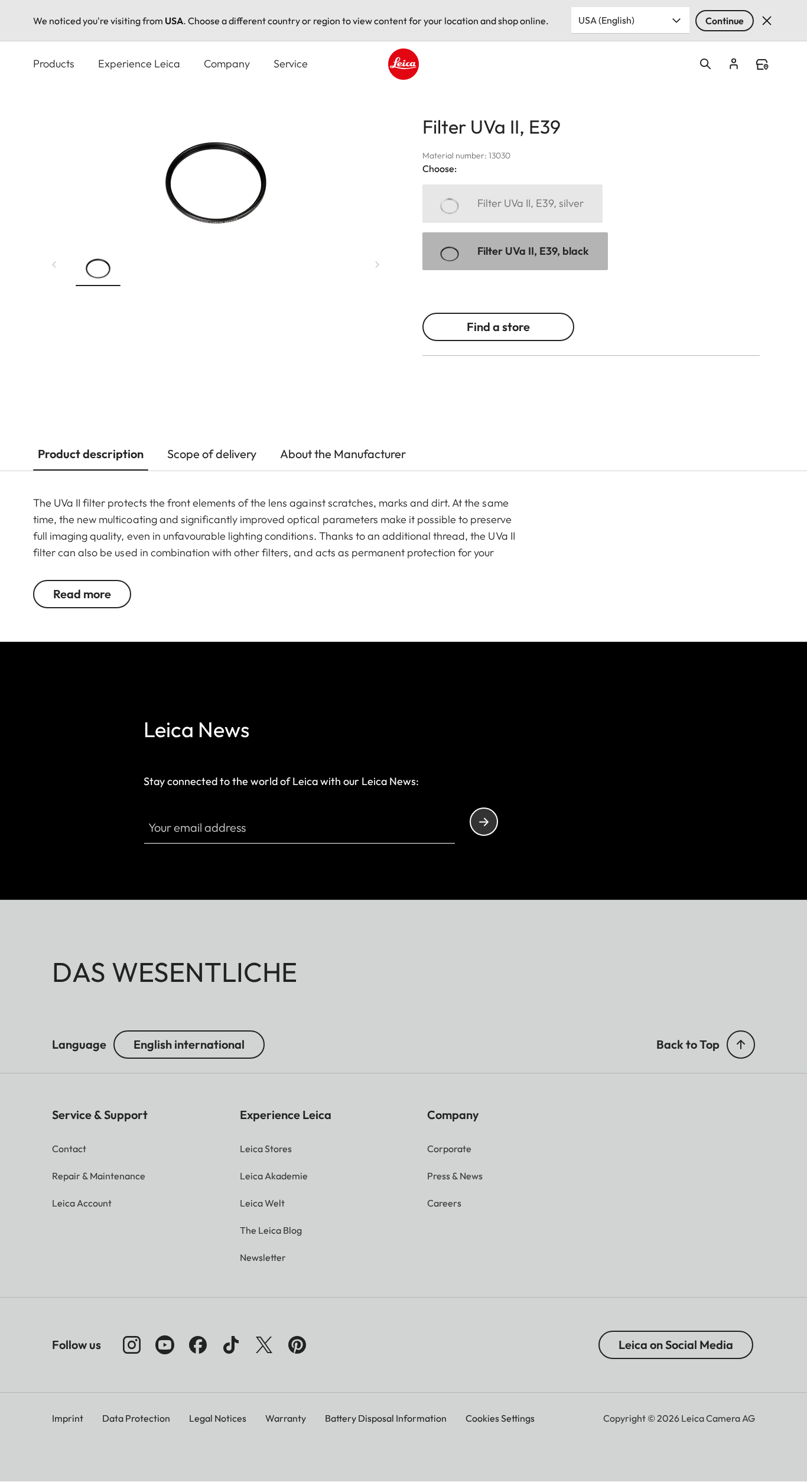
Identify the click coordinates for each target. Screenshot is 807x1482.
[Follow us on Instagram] (132, 1345)
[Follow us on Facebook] (198, 1345)
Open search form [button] (705, 63)
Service (291, 63)
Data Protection (136, 1418)
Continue (724, 21)
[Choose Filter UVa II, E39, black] (515, 251)
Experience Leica (139, 63)
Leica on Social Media (676, 1344)
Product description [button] (91, 453)
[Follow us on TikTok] (231, 1345)
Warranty (285, 1418)
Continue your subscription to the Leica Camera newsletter (484, 822)
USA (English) (606, 20)
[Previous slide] (54, 265)
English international (189, 1044)
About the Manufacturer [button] (343, 453)
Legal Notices (217, 1418)
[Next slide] (377, 265)
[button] (98, 267)
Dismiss (767, 21)
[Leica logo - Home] (403, 64)
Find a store (762, 64)
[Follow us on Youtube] (165, 1345)
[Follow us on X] (264, 1345)
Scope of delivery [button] (211, 453)
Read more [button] (82, 593)
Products (53, 63)
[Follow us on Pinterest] (297, 1345)
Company (227, 63)
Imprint (67, 1418)
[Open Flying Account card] (734, 63)
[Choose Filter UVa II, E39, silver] (512, 203)
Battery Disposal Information (386, 1418)
